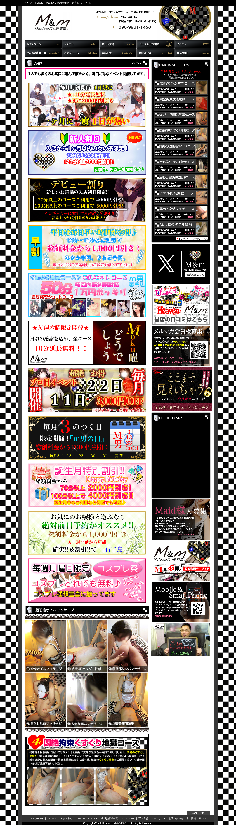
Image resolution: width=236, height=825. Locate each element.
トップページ (37, 818)
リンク (202, 818)
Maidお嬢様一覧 (109, 818)
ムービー (80, 818)
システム (52, 818)
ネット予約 (66, 818)
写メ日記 (143, 818)
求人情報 (191, 818)
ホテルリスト (158, 818)
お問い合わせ (176, 818)
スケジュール (128, 818)
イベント (93, 818)
